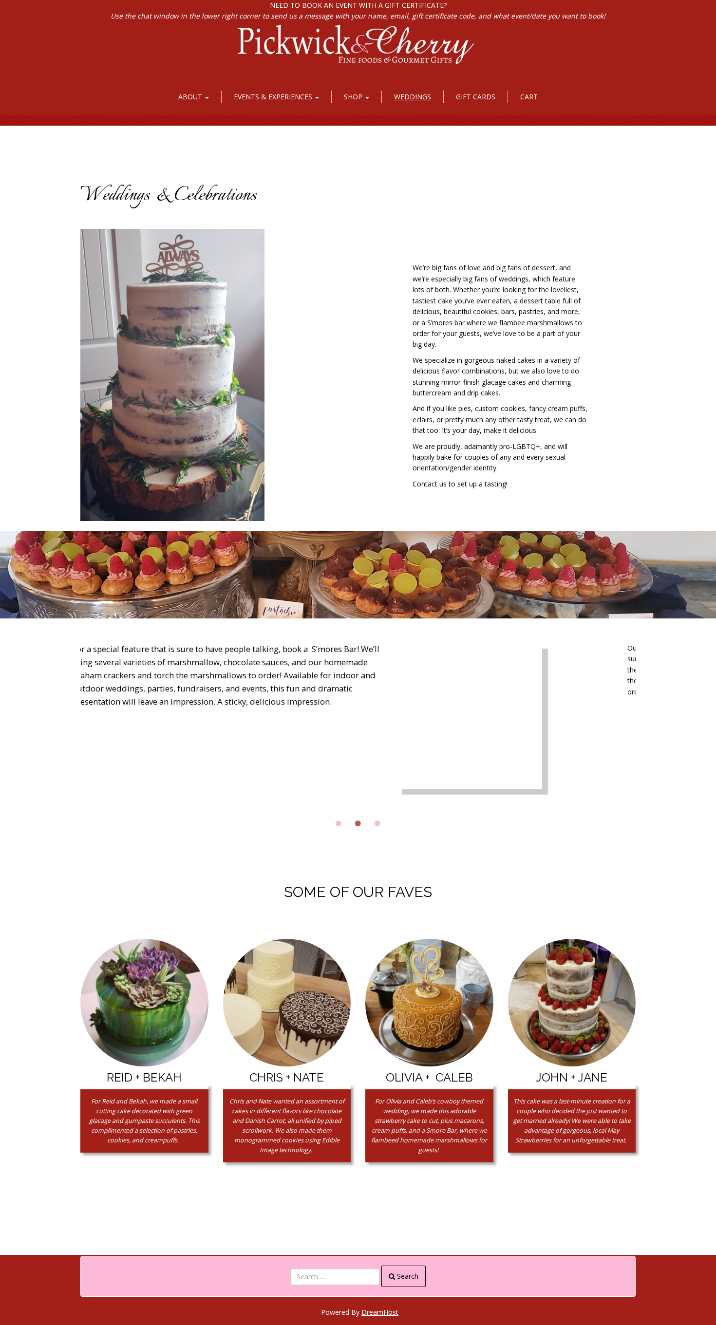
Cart (529, 96)
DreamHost (379, 1312)
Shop (354, 96)
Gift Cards (475, 96)
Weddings (412, 96)
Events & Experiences (274, 96)
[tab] (338, 800)
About (191, 96)
